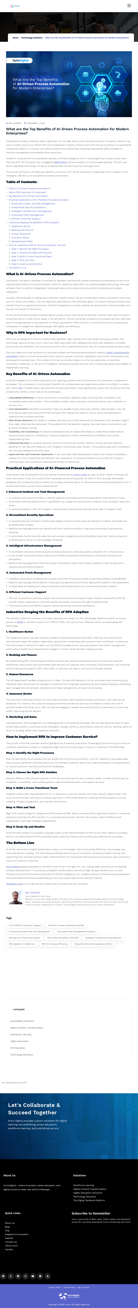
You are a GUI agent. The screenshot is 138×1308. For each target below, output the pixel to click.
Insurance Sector (20, 237)
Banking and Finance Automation (24, 938)
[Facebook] (18, 1276)
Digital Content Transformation (26, 1027)
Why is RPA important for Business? (27, 192)
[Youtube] (33, 1276)
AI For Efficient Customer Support (25, 925)
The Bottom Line (17, 267)
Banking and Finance (22, 230)
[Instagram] (25, 1276)
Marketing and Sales (22, 241)
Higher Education (19, 1041)
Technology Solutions (31, 38)
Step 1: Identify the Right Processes (30, 249)
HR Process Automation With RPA (62, 938)
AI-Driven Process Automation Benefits (66, 925)
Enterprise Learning (20, 1034)
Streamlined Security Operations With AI (94, 944)
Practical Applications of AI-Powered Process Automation (39, 200)
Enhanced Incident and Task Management (33, 203)
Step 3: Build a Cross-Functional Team (31, 256)
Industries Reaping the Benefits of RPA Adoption (34, 222)
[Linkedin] (3, 1276)
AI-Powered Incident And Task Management (29, 931)
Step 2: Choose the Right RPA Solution (31, 252)
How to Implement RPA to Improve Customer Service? (37, 245)
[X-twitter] (10, 1276)
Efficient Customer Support (26, 218)
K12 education (17, 1048)
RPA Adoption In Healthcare (22, 944)
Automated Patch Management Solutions (76, 931)
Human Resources (21, 234)
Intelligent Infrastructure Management (31, 211)
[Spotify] (40, 1276)
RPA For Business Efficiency (55, 944)
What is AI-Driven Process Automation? (29, 188)
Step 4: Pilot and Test (22, 260)
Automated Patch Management (27, 215)
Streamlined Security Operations (28, 207)
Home (15, 38)
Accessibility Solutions (22, 1021)
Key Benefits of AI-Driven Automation (28, 196)
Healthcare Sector (21, 226)
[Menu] (129, 6)
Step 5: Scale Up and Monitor (26, 264)
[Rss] (47, 1276)
